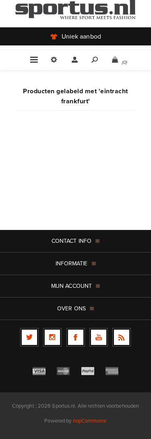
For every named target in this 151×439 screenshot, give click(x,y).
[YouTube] (98, 337)
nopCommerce (90, 421)
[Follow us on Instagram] (52, 337)
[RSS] (121, 337)
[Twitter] (29, 337)
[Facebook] (75, 337)
